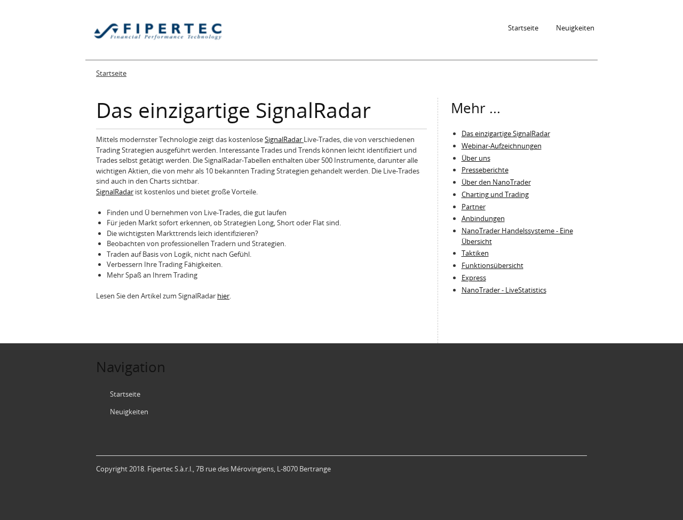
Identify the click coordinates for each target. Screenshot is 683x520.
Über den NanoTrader (496, 182)
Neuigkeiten (575, 28)
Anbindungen (483, 218)
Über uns (476, 158)
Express (474, 277)
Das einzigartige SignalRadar (506, 133)
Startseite (523, 28)
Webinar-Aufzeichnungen (502, 146)
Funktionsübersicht (492, 265)
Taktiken (475, 253)
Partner (474, 206)
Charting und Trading (495, 194)
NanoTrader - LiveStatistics (504, 290)
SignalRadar (284, 139)
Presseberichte (485, 170)
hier (223, 296)
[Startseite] (158, 29)
